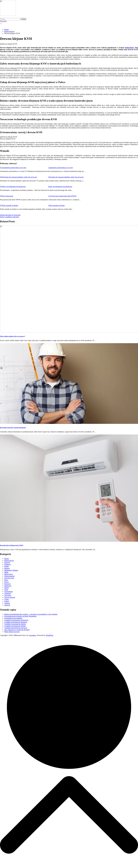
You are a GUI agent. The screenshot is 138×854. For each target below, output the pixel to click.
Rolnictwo (7, 586)
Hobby (6, 566)
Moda (6, 572)
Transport (7, 593)
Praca (6, 580)
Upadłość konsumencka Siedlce (15, 624)
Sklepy (6, 588)
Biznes (6, 559)
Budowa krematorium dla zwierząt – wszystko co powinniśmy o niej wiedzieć (30, 614)
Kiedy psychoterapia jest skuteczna (60, 186)
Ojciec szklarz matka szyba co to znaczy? (12, 336)
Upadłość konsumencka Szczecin (15, 628)
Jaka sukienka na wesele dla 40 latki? (17, 630)
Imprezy (7, 568)
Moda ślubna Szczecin (12, 632)
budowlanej (129, 48)
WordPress (49, 635)
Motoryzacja (8, 574)
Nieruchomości (9, 576)
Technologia (8, 591)
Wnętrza (7, 603)
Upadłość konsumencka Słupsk (15, 626)
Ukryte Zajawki (9, 597)
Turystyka (7, 595)
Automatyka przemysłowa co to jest (60, 168)
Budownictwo (9, 560)
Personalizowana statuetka (13, 618)
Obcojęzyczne (9, 578)
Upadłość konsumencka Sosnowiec (16, 620)
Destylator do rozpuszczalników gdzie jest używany (66, 177)
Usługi (6, 601)
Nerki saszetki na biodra (56, 205)
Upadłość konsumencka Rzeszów (15, 622)
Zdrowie (7, 605)
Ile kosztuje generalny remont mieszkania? (13, 427)
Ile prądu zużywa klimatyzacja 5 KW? (11, 545)
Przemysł (7, 584)
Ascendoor (32, 635)
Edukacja (7, 564)
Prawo (6, 582)
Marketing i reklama (11, 570)
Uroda (6, 599)
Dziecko (7, 562)
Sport (6, 590)
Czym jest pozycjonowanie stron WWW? (62, 196)
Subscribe (3, 21)
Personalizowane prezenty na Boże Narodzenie (20, 616)
